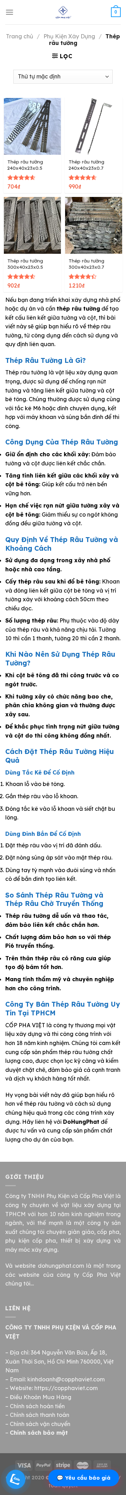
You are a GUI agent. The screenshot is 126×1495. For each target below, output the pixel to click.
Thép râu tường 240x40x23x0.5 (25, 165)
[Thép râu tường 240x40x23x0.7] (93, 126)
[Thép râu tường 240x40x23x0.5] (32, 126)
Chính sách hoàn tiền (37, 1406)
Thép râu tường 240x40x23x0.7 (86, 165)
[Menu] (9, 12)
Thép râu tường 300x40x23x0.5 (25, 264)
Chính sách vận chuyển (40, 1423)
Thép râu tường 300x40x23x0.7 (86, 264)
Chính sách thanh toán (39, 1414)
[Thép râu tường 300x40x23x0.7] (93, 225)
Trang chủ (19, 36)
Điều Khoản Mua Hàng (40, 1397)
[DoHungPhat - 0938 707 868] (63, 12)
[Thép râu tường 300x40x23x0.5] (32, 225)
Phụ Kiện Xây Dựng (69, 36)
